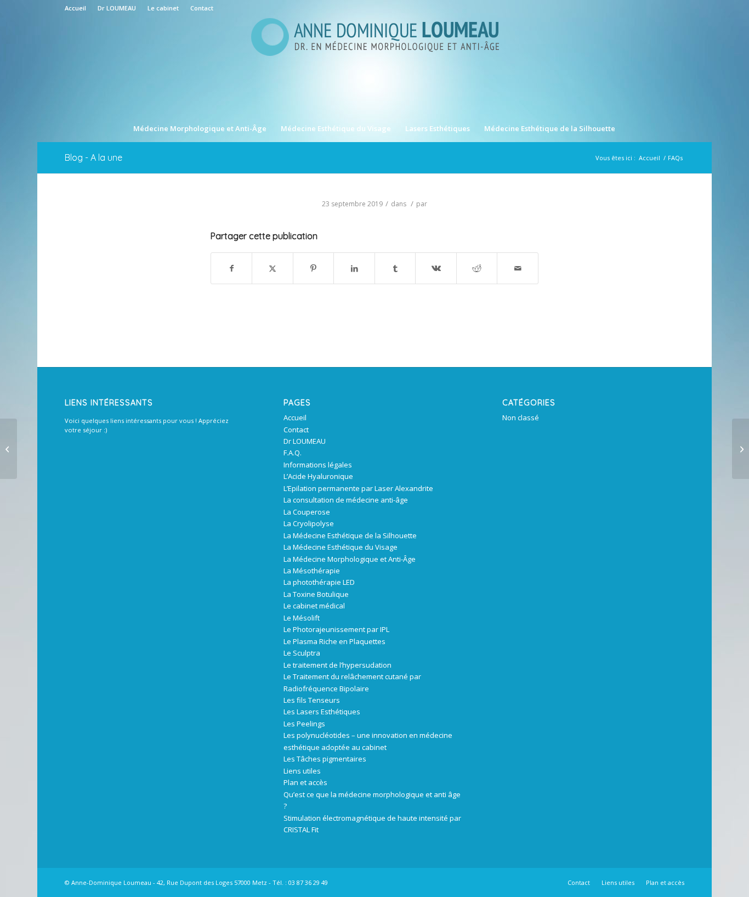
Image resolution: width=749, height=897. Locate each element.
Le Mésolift (301, 618)
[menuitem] (78, 8)
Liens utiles (302, 771)
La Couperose (306, 512)
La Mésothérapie (311, 571)
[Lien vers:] (740, 449)
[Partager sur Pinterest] (313, 268)
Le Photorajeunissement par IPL (336, 629)
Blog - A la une (93, 157)
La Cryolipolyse (308, 523)
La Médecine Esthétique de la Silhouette (350, 535)
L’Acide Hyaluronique (318, 476)
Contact (201, 8)
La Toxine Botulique (316, 594)
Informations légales (317, 465)
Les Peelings (304, 724)
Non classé (520, 417)
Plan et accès (305, 782)
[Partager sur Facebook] (231, 268)
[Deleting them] (8, 449)
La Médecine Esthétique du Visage (340, 547)
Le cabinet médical (314, 606)
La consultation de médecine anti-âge (345, 500)
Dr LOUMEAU (117, 8)
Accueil (75, 8)
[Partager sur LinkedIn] (354, 268)
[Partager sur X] (272, 268)
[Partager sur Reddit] (477, 268)
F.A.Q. (292, 453)
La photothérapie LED (319, 582)
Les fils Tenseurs (311, 700)
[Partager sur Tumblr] (395, 268)
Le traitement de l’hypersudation (337, 665)
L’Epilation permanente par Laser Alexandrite (358, 488)
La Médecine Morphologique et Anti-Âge (349, 559)
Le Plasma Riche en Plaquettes (334, 641)
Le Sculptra (301, 653)
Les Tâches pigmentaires (324, 759)
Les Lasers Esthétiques (321, 712)
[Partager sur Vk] (436, 268)
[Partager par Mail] (517, 268)
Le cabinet (163, 8)
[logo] (374, 65)
